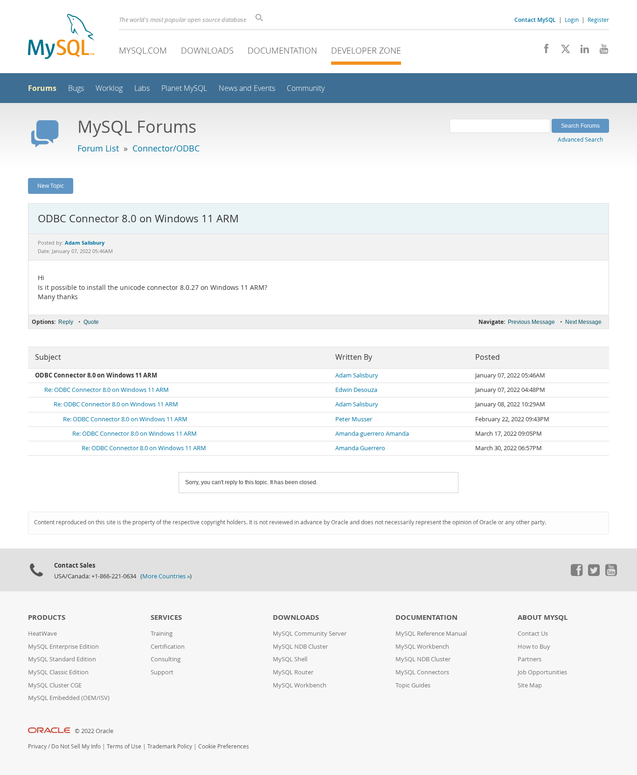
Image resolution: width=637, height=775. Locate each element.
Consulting (165, 659)
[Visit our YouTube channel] (600, 51)
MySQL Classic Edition (58, 672)
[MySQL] (61, 37)
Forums (42, 88)
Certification (168, 647)
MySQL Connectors (422, 672)
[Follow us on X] (562, 51)
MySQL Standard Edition (62, 659)
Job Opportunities (542, 672)
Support (162, 672)
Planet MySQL (184, 88)
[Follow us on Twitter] (593, 573)
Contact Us (533, 634)
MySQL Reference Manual (431, 634)
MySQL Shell (290, 659)
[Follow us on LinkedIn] (581, 51)
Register (598, 19)
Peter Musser (353, 419)
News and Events (247, 88)
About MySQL (543, 617)
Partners (529, 659)
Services (166, 617)
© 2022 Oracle (94, 731)
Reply (65, 322)
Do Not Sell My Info (76, 746)
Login (572, 19)
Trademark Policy (169, 746)
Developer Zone (366, 50)
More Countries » (166, 576)
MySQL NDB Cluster (300, 647)
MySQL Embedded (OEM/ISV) (69, 698)
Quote (91, 322)
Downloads (207, 50)
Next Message (583, 322)
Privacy (37, 746)
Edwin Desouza (356, 390)
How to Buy (534, 647)
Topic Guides (412, 685)
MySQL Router (293, 672)
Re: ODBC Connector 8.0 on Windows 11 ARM (106, 390)
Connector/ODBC (166, 148)
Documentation (282, 50)
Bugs (76, 88)
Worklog (109, 88)
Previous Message (531, 322)
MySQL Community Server (309, 634)
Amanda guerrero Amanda (372, 434)
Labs (142, 88)
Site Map (530, 685)
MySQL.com (143, 50)
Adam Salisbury (356, 375)
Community (306, 88)
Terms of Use (124, 746)
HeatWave (42, 634)
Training (162, 634)
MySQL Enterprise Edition (63, 647)
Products (46, 617)
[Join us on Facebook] (543, 51)
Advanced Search (580, 139)
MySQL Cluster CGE (55, 685)
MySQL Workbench (299, 685)
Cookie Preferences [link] (223, 746)
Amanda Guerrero (360, 448)
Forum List (98, 148)
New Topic (50, 185)
